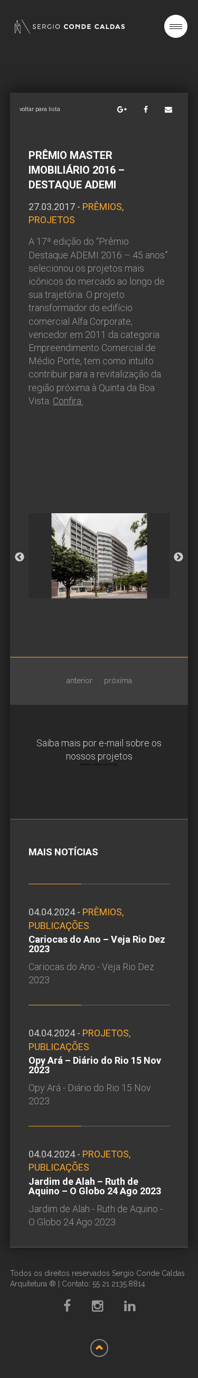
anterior (79, 680)
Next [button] (178, 557)
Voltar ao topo (99, 1348)
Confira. (68, 400)
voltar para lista (40, 109)
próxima (118, 680)
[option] (99, 557)
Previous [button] (19, 557)
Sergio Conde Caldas (69, 26)
